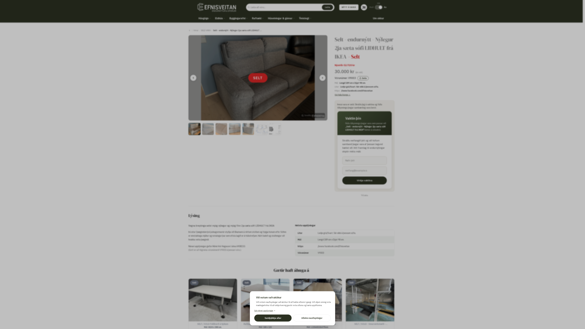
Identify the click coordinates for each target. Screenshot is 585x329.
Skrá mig (292, 194)
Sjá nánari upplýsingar (263, 310)
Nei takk (292, 203)
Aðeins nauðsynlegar (312, 318)
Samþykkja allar (273, 318)
